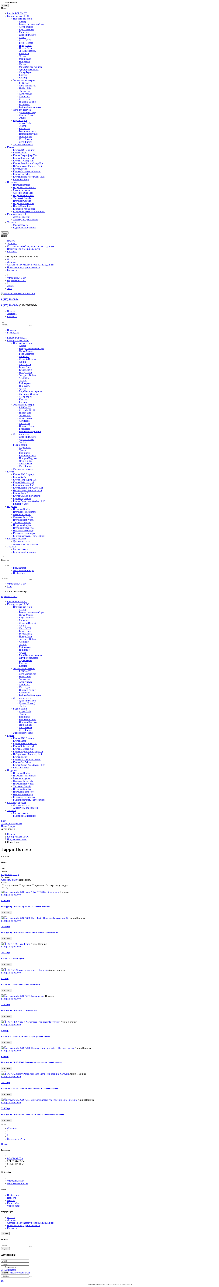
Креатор (23, 77)
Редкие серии (20, 120)
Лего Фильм (25, 142)
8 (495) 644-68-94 (9, 299)
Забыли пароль (8, 1270)
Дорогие (26, 885)
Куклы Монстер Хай (23, 160)
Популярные (11, 885)
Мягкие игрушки (22, 190)
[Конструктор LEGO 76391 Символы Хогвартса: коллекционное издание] (39, 1100)
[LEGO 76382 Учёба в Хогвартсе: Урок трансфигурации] (30, 1022)
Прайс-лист (19, 573)
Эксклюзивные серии (24, 80)
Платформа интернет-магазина (98, 1284)
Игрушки (12, 182)
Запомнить (10, 1267)
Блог (3, 821)
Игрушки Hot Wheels (23, 195)
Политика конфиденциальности (23, 249)
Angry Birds (25, 123)
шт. (16, 277)
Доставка (12, 243)
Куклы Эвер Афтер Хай (25, 155)
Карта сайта (13, 1203)
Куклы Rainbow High (23, 158)
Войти (5, 1273)
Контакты (12, 251)
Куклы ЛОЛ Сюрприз (24, 150)
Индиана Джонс (27, 101)
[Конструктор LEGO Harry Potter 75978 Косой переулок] (30, 892)
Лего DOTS (25, 40)
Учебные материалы (11, 823)
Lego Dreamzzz (26, 29)
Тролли (23, 126)
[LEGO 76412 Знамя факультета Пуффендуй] (24, 970)
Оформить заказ (9, 596)
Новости (11, 1198)
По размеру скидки (58, 885)
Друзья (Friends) (27, 115)
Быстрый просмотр (11, 894)
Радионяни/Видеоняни (24, 227)
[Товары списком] (3, 888)
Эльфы (22, 118)
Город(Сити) (25, 45)
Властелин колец (27, 131)
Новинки (12, 330)
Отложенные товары (23, 570)
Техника (11, 222)
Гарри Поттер (26, 43)
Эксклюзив (25, 91)
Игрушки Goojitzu (22, 201)
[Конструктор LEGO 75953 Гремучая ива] (23, 996)
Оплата (11, 241)
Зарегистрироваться (20, 1272)
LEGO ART (25, 83)
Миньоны (24, 32)
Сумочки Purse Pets (23, 193)
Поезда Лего (25, 48)
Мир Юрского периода (30, 67)
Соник (22, 37)
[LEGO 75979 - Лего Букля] (15, 944)
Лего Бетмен (25, 139)
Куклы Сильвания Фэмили (27, 171)
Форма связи (13, 1206)
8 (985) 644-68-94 (9, 305)
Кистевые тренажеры (24, 209)
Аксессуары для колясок (25, 219)
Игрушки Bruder (21, 184)
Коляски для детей (16, 214)
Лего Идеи (24, 99)
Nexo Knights (25, 136)
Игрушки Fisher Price (23, 203)
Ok (2, 1281)
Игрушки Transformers (24, 187)
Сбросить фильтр (10, 874)
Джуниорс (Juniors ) (29, 69)
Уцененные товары (23, 144)
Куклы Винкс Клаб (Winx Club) (29, 176)
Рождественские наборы (31, 24)
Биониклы (24, 128)
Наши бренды (8, 826)
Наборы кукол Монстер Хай (27, 166)
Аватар (22, 21)
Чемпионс (24, 53)
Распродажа (13, 332)
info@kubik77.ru (15, 1158)
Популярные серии (22, 18)
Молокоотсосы (20, 225)
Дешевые (39, 885)
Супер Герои (25, 72)
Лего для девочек (22, 109)
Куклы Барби (20, 152)
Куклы (10, 147)
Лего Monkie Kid (27, 85)
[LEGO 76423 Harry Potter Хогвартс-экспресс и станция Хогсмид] (35, 1074)
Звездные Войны (27, 51)
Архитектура (25, 93)
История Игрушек (28, 134)
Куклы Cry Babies (22, 174)
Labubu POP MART (17, 13)
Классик (23, 75)
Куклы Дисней (20, 168)
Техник (23, 56)
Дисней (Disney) (27, 34)
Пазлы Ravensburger (23, 206)
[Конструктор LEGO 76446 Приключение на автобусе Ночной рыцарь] (37, 1048)
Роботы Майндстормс (30, 107)
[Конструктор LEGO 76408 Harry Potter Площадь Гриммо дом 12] (34, 918)
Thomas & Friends (22, 198)
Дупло (22, 64)
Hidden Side (25, 88)
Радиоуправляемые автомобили (29, 211)
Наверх (5, 1144)
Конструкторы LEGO (18, 16)
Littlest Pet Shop (21, 179)
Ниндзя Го (24, 61)
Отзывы (11, 1200)
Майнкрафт (25, 59)
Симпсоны (24, 96)
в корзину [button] (6, 912)
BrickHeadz (24, 104)
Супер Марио (26, 26)
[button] (2, 916)
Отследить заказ (15, 1180)
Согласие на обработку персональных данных (30, 246)
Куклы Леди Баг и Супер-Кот (28, 163)
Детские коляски (21, 217)
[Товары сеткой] (6, 888)
